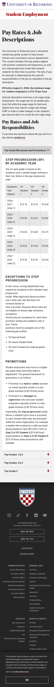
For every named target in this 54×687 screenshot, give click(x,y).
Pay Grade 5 (11, 471)
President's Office (18, 574)
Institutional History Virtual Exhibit (40, 587)
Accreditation (34, 604)
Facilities (33, 641)
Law (23, 635)
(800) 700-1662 (27, 539)
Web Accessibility (27, 554)
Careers (32, 582)
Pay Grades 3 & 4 (13, 463)
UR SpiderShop (35, 600)
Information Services (16, 589)
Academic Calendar (37, 574)
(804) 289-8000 (27, 531)
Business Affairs (18, 593)
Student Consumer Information (36, 609)
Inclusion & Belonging (38, 578)
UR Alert (32, 623)
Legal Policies (27, 548)
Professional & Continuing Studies (14, 640)
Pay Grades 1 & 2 (13, 454)
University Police (36, 627)
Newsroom (33, 592)
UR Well (32, 645)
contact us (19, 137)
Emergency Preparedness (39, 631)
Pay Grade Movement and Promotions (25, 150)
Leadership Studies (17, 631)
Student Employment (27, 14)
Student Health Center (38, 649)
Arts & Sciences (18, 623)
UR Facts (33, 570)
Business (21, 627)
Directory (33, 596)
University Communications (14, 582)
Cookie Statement (21, 672)
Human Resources (17, 570)
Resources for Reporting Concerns (39, 636)
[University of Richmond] (27, 4)
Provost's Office (18, 578)
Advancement (19, 597)
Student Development (16, 586)
